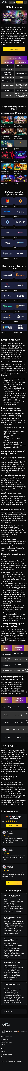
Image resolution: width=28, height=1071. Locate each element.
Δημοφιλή (4, 113)
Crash (19, 113)
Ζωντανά (12, 113)
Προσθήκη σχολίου (14, 825)
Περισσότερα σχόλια (14, 882)
